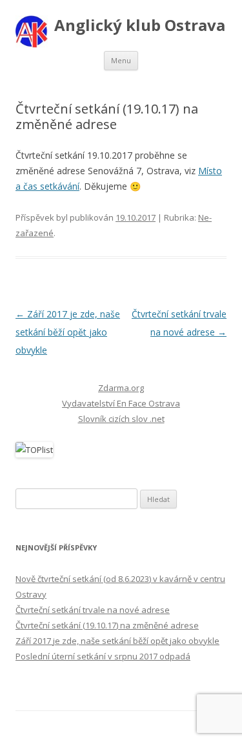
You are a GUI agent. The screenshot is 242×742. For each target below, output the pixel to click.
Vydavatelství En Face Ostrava (121, 403)
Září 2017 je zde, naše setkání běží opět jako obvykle (67, 332)
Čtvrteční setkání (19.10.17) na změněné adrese (107, 625)
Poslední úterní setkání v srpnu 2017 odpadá (102, 656)
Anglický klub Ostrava (139, 25)
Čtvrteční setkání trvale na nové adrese (92, 610)
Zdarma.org (121, 388)
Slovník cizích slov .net (121, 419)
